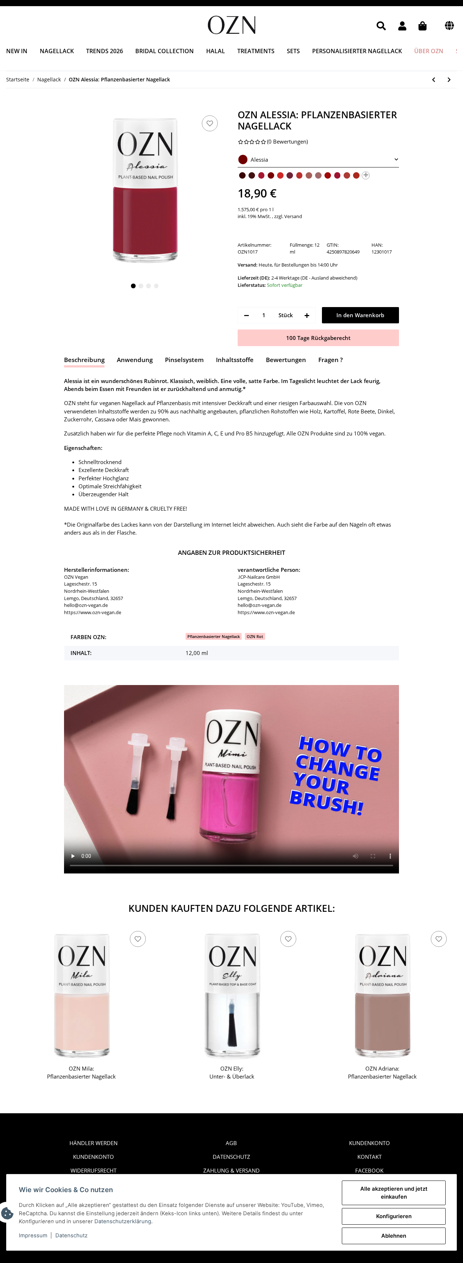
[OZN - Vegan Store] (231, 23)
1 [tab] (133, 286)
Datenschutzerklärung (122, 1221)
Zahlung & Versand (231, 1170)
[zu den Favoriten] (210, 123)
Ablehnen (393, 1236)
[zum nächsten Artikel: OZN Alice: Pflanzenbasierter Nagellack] (449, 79)
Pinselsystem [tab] (184, 360)
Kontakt (369, 1156)
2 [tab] (141, 286)
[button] (381, 26)
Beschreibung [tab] (84, 360)
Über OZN (428, 51)
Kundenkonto (93, 1156)
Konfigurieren (394, 1216)
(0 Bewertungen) (287, 141)
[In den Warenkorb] (70, 105)
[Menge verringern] (246, 315)
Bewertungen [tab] (286, 360)
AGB (231, 1143)
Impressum (33, 1235)
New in (16, 51)
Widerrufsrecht (93, 1170)
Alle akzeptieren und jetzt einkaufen (394, 1193)
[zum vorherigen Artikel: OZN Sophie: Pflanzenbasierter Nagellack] (433, 79)
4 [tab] (156, 286)
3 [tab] (148, 286)
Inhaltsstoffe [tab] (235, 360)
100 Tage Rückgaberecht (318, 337)
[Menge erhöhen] (306, 315)
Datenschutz (231, 1156)
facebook (369, 1170)
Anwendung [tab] (135, 360)
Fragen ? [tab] (330, 360)
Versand (293, 216)
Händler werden (93, 1143)
